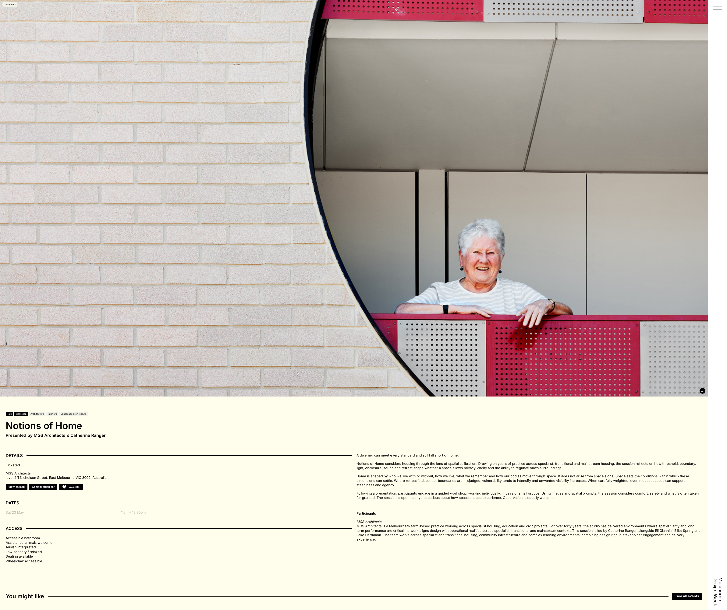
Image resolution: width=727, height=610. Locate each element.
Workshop (21, 413)
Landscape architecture (73, 413)
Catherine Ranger (88, 435)
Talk (9, 413)
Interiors (52, 413)
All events (10, 4)
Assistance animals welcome (29, 543)
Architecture (37, 413)
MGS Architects (49, 435)
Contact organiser (43, 486)
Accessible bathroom (23, 538)
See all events (687, 596)
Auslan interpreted (21, 547)
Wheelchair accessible (24, 561)
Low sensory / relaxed (24, 552)
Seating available (19, 556)
